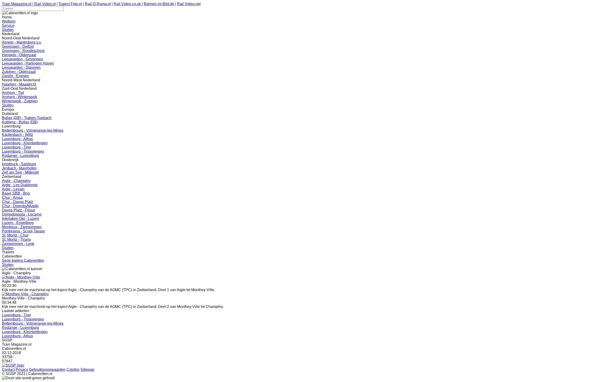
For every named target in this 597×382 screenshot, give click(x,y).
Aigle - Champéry (16, 181)
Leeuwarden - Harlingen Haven (28, 63)
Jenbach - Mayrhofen (19, 168)
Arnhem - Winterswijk (19, 97)
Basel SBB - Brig (16, 193)
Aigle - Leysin (13, 189)
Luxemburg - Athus (17, 139)
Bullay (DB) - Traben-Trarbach (27, 118)
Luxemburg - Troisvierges (23, 151)
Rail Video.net (189, 4)
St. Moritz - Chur (15, 235)
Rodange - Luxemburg (20, 156)
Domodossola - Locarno (22, 214)
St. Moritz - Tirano (16, 239)
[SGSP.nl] (13, 365)
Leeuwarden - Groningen (22, 59)
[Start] (21, 277)
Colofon (73, 370)
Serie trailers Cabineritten (23, 260)
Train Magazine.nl (16, 4)
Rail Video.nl (45, 4)
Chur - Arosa (12, 198)
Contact (8, 370)
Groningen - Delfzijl (18, 46)
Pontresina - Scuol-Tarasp (23, 231)
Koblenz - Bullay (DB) (20, 122)
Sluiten (8, 30)
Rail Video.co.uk (128, 4)
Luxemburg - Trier (16, 147)
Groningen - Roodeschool (23, 51)
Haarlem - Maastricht (19, 84)
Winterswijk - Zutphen (20, 101)
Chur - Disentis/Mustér (20, 206)
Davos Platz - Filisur (18, 210)
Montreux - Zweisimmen (22, 227)
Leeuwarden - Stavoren (21, 67)
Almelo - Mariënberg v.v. (22, 42)
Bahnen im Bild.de (159, 4)
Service (8, 26)
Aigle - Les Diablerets (20, 185)
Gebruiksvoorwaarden (47, 370)
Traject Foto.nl (70, 4)
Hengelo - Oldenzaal (19, 55)
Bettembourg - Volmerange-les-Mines (32, 130)
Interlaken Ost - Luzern (20, 218)
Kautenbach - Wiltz (17, 135)
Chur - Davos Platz (17, 202)
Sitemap (87, 370)
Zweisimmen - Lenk (18, 244)
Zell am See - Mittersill (20, 172)
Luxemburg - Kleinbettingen (25, 143)
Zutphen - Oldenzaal (19, 72)
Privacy (22, 370)
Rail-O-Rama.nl (98, 4)
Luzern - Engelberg (18, 223)
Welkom (8, 21)
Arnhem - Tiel (13, 93)
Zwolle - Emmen (15, 76)
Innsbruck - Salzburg (19, 164)
